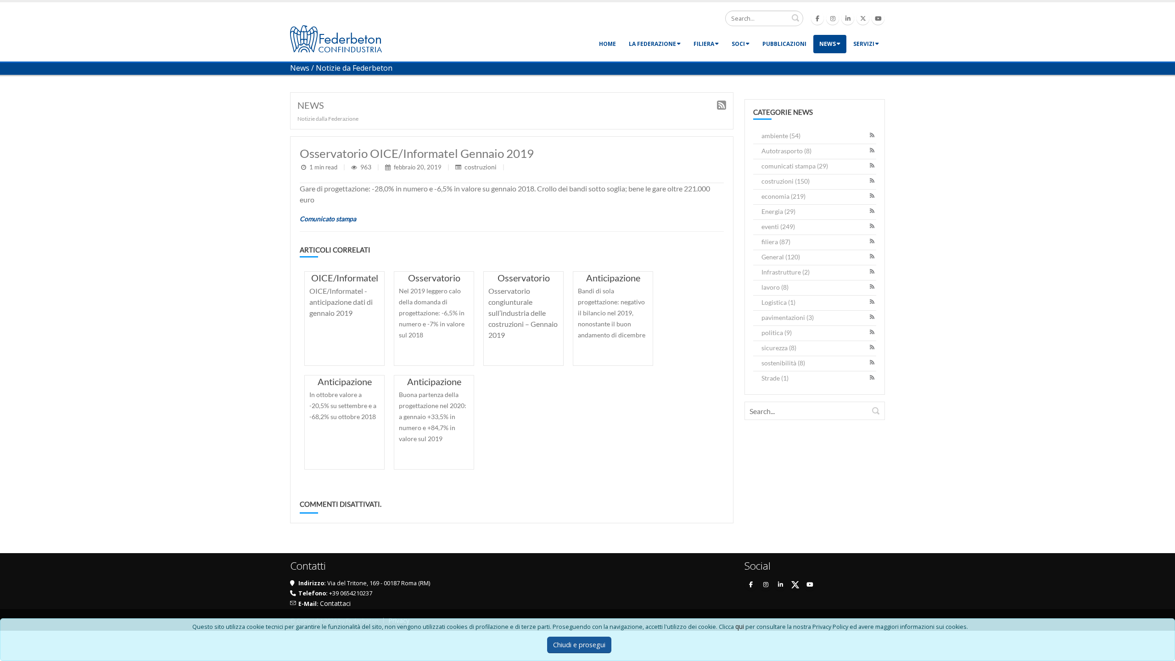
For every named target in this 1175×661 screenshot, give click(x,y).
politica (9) (776, 332)
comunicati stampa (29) (794, 166)
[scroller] (1159, 650)
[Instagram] (832, 18)
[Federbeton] (336, 37)
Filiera (704, 44)
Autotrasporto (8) (786, 151)
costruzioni (480, 167)
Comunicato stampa (328, 219)
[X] (795, 584)
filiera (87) (775, 242)
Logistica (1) (778, 302)
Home (607, 44)
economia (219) (783, 196)
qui (739, 626)
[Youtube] (878, 18)
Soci (738, 44)
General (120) (780, 257)
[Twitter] (862, 18)
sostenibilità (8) (783, 363)
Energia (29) (778, 211)
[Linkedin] (847, 18)
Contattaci (335, 603)
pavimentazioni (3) (787, 317)
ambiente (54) (780, 136)
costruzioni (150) (785, 181)
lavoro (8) (775, 287)
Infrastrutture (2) (785, 272)
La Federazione (652, 44)
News (827, 44)
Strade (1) (775, 378)
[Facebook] (817, 18)
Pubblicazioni (784, 44)
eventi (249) (778, 226)
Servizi (863, 44)
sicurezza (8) (778, 348)
